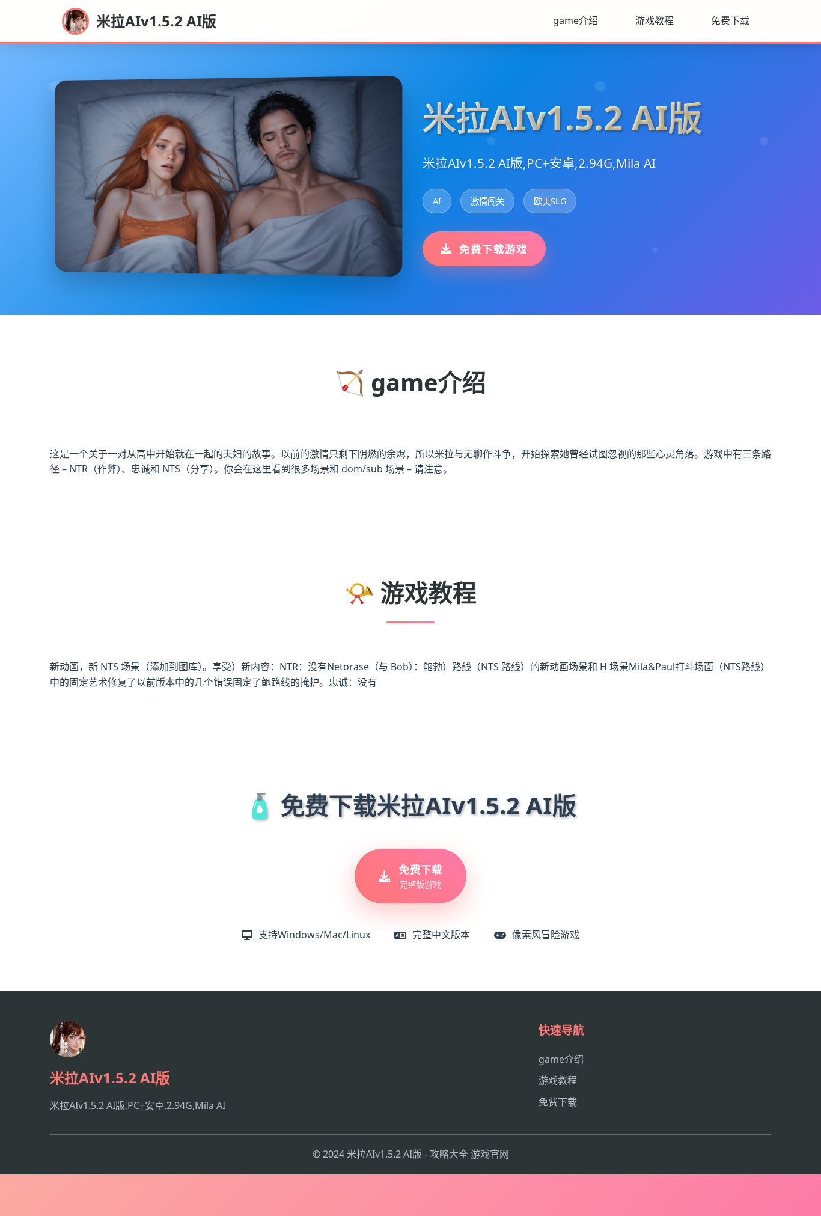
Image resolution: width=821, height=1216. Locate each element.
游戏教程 (654, 20)
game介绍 (575, 20)
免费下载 (730, 20)
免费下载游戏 (493, 249)
